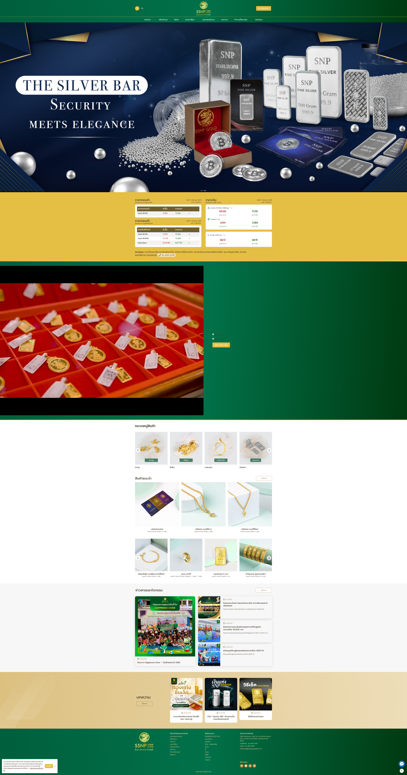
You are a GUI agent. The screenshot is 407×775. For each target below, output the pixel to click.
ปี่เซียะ (207, 755)
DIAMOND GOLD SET (212, 736)
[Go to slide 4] (205, 190)
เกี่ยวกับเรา (163, 19)
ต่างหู (206, 752)
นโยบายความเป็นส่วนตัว (204, 772)
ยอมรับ (49, 766)
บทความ (224, 19)
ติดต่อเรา (259, 19)
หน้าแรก (147, 19)
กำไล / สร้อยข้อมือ (211, 744)
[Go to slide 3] (204, 190)
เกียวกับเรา (173, 739)
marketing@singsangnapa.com (251, 749)
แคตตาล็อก (190, 19)
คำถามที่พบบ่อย (240, 19)
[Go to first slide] (269, 450)
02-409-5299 (168, 255)
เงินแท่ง (207, 760)
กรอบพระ (208, 757)
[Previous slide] (138, 450)
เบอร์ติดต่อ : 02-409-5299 (249, 743)
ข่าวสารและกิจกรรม (176, 736)
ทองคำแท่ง (208, 739)
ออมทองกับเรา (209, 19)
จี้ (205, 749)
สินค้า (176, 19)
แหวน (207, 747)
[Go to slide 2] (202, 190)
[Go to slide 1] (201, 190)
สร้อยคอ (207, 742)
